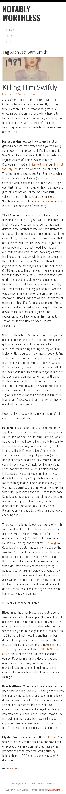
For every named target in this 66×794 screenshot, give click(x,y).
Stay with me (39, 164)
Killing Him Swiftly (29, 87)
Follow (9, 36)
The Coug (50, 543)
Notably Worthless (21, 13)
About (8, 42)
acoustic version (44, 201)
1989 (14, 132)
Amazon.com (53, 789)
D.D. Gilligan (31, 94)
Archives (10, 30)
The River (52, 737)
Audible (15, 768)
